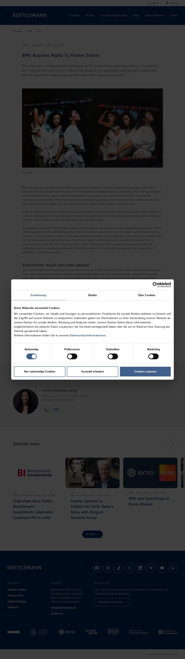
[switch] (72, 356)
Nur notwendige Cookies (39, 371)
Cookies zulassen (145, 371)
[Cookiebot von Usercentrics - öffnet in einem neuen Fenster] (155, 284)
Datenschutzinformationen (88, 335)
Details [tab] (92, 295)
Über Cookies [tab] (146, 295)
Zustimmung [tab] (38, 295)
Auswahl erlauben (92, 371)
